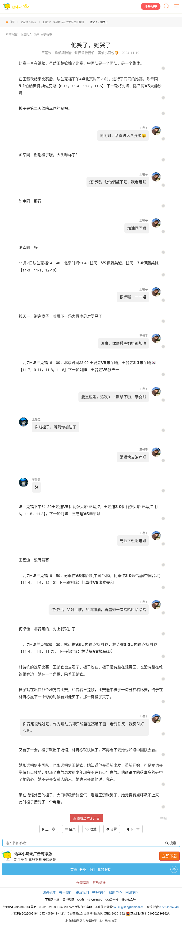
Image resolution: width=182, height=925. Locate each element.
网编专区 (132, 892)
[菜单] (176, 6)
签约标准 (99, 882)
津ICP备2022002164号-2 (19, 907)
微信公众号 (129, 899)
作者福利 (83, 882)
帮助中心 (115, 892)
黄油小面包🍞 (108, 52)
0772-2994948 (169, 907)
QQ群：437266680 (89, 899)
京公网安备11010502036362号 (150, 913)
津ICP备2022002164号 (26, 913)
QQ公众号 (111, 899)
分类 (82, 869)
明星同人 (26, 34)
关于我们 (65, 892)
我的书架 (104, 869)
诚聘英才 (49, 892)
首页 (12, 22)
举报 (163, 818)
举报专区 (98, 892)
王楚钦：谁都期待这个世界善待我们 (63, 22)
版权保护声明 (83, 907)
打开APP (150, 6)
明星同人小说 (28, 22)
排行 (91, 869)
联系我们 (82, 892)
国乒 (36, 34)
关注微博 (68, 899)
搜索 (172, 842)
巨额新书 (46, 34)
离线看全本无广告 (86, 818)
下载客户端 (52, 899)
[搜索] (166, 6)
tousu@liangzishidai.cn (129, 907)
